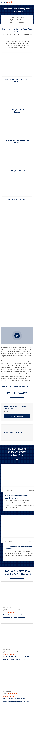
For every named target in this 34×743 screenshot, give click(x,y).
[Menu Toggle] (20, 2)
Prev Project (18, 416)
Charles (29, 34)
